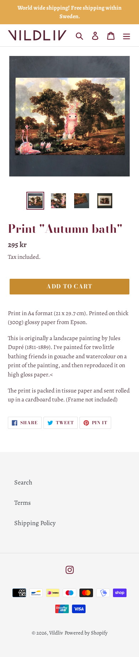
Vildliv (56, 632)
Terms (22, 502)
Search (23, 482)
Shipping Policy (35, 523)
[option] (35, 200)
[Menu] (126, 35)
